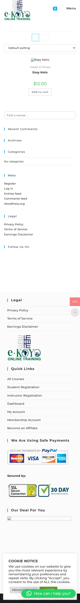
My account (16, 412)
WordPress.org (14, 203)
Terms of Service (15, 229)
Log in (8, 188)
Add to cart (40, 92)
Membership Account (24, 420)
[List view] (44, 37)
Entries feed (12, 193)
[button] (48, 593)
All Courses (15, 379)
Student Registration (23, 387)
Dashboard (15, 404)
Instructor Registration (24, 395)
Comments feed (15, 198)
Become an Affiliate (22, 428)
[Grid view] (35, 37)
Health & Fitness (40, 67)
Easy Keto (40, 72)
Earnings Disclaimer (18, 234)
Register (10, 183)
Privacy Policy (13, 224)
